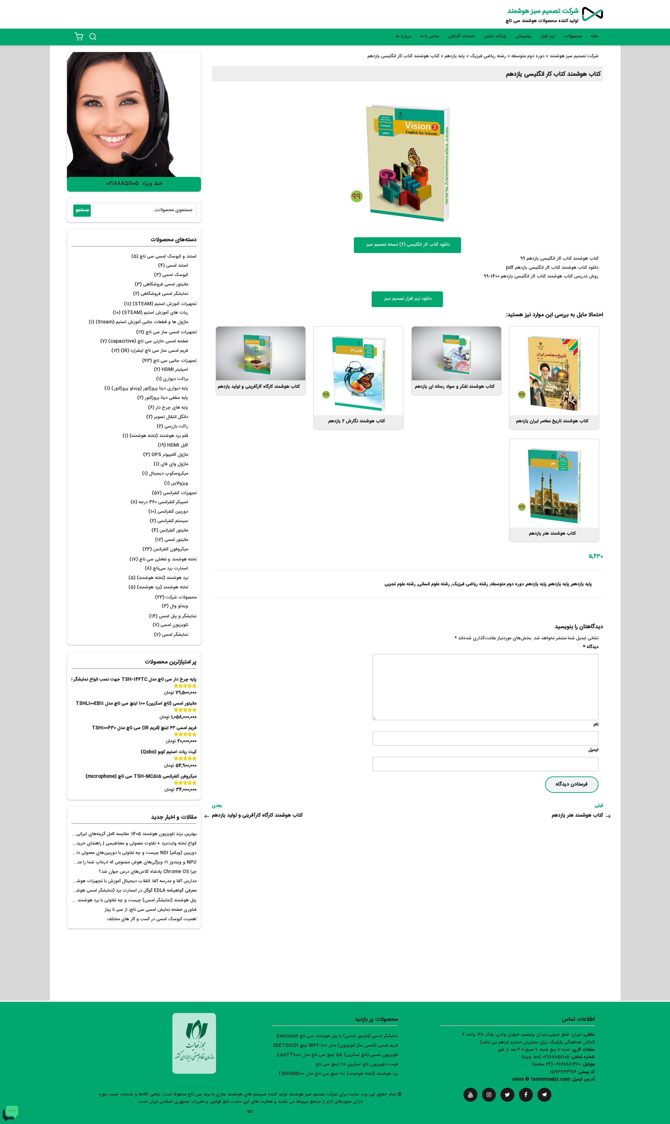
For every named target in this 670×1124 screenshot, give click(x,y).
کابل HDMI (177, 445)
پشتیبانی (523, 36)
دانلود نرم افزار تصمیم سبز (407, 299)
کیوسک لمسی (175, 275)
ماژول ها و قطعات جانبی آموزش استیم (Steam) (142, 322)
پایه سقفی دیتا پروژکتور (166, 398)
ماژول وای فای (174, 464)
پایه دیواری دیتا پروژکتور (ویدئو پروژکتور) (149, 388)
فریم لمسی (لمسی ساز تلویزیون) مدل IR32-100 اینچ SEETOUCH (335, 1045)
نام (596, 724)
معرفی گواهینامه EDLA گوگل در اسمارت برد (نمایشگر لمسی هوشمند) (132, 890)
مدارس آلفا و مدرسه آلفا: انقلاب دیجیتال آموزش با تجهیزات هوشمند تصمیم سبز (122, 881)
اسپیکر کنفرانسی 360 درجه (163, 502)
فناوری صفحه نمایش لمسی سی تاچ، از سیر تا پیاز (150, 910)
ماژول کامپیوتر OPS (169, 455)
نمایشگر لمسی (175, 635)
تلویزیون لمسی (174, 625)
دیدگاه (590, 647)
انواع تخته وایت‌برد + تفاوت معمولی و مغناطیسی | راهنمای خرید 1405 (130, 843)
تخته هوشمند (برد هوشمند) (162, 587)
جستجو (82, 210)
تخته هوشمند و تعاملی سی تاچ (167, 559)
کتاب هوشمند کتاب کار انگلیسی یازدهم (553, 74)
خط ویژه (152, 183)
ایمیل (593, 750)
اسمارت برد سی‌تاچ (170, 568)
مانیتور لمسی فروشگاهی (165, 284)
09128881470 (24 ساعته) (556, 1064)
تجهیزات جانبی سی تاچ (174, 361)
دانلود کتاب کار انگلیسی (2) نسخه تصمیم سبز (407, 244)
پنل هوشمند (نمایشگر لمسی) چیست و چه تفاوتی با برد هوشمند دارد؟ (131, 900)
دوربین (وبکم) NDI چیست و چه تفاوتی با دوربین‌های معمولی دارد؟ (133, 853)
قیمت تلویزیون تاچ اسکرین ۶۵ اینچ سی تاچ (356, 1064)
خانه (594, 36)
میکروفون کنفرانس (170, 549)
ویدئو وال (179, 606)
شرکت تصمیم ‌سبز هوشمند (543, 11)
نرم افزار (547, 36)
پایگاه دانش (495, 36)
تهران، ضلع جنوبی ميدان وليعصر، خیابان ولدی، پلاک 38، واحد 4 (521, 1035)
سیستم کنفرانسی (172, 521)
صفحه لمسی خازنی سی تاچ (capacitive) (148, 341)
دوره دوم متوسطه (507, 584)
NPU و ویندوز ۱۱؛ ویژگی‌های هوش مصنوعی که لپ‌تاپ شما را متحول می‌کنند (125, 862)
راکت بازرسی (176, 426)
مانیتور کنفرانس (173, 530)
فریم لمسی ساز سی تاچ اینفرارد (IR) (154, 351)
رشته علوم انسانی (434, 584)
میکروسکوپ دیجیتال (168, 473)
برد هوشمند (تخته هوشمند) (162, 578)
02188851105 (122, 183)
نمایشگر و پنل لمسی (177, 616)
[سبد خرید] (79, 37)
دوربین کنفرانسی (172, 511)
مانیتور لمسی (176, 540)
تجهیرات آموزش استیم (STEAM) (164, 304)
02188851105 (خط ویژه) (545, 1057)
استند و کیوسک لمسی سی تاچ (168, 256)
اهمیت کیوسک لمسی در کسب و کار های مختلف (151, 919)
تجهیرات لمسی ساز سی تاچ (171, 332)
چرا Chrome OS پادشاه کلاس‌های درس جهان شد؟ (147, 872)
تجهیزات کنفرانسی (179, 493)
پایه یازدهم (582, 584)
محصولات (573, 36)
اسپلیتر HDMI (175, 369)
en (250, 1111)
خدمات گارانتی (461, 36)
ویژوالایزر (179, 483)
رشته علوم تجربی (400, 584)
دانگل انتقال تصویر (171, 417)
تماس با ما (429, 36)
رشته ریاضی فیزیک (470, 584)
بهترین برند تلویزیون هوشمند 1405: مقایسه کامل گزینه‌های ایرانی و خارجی (127, 834)
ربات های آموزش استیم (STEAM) (155, 313)
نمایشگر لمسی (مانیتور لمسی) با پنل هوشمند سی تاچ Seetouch (337, 1036)
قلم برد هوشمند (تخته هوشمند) (158, 436)
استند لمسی (177, 265)
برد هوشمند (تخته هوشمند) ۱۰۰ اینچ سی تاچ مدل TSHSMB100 (338, 1074)
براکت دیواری (175, 379)
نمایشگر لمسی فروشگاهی (164, 294)
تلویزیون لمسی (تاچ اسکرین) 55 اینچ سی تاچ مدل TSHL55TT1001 (332, 1055)
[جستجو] (93, 37)
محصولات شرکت (181, 597)
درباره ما (403, 36)
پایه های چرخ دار (172, 407)
